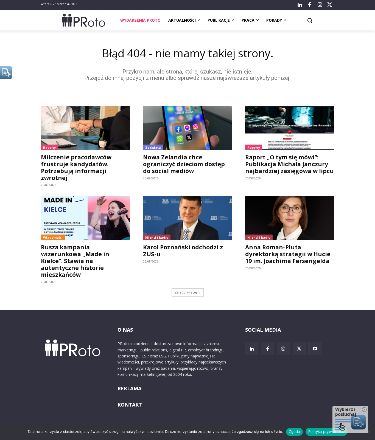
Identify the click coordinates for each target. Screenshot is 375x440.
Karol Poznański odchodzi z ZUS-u (183, 250)
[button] (309, 20)
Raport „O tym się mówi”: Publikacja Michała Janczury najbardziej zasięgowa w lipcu (289, 164)
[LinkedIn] (299, 5)
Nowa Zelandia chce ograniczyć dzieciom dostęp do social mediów (184, 164)
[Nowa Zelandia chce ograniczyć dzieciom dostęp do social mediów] (187, 128)
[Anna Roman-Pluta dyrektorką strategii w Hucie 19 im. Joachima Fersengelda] (289, 218)
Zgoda (294, 431)
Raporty (49, 147)
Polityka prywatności (326, 431)
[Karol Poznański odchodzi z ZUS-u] (187, 218)
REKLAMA (129, 388)
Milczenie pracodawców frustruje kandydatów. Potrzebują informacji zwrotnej (76, 167)
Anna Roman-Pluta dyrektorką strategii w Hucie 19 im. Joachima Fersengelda (288, 254)
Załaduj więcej (186, 292)
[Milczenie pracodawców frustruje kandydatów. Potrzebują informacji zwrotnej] (85, 128)
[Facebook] (309, 5)
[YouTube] (314, 348)
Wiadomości (53, 237)
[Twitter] (329, 5)
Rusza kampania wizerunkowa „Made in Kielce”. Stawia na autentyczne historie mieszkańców (75, 260)
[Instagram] (319, 5)
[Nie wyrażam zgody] (368, 432)
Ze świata (153, 147)
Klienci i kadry (156, 237)
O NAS (125, 329)
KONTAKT (129, 404)
